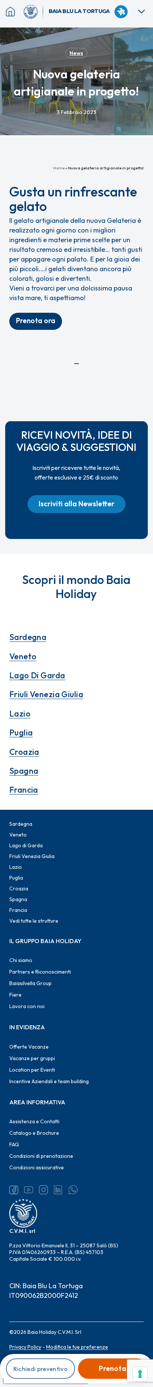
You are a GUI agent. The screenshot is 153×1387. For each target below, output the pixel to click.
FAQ (14, 1144)
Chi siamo (20, 960)
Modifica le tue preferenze (77, 1347)
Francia (23, 790)
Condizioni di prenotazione (41, 1156)
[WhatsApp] (73, 1189)
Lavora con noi (27, 1006)
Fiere (15, 994)
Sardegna (28, 637)
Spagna (24, 771)
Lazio (19, 713)
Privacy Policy (25, 1347)
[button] (35, 321)
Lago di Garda (37, 675)
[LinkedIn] (58, 1189)
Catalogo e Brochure (34, 1133)
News (76, 53)
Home (59, 167)
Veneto (23, 656)
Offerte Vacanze (29, 1046)
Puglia (21, 732)
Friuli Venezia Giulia (46, 694)
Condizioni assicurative (36, 1167)
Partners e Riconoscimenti (40, 971)
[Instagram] (43, 1189)
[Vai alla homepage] (33, 11)
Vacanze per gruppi (32, 1058)
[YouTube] (28, 1189)
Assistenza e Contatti (34, 1121)
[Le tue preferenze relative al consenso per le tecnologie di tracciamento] (140, 1374)
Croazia (24, 752)
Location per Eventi (32, 1069)
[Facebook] (13, 1189)
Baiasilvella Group (30, 983)
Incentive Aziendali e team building (49, 1081)
